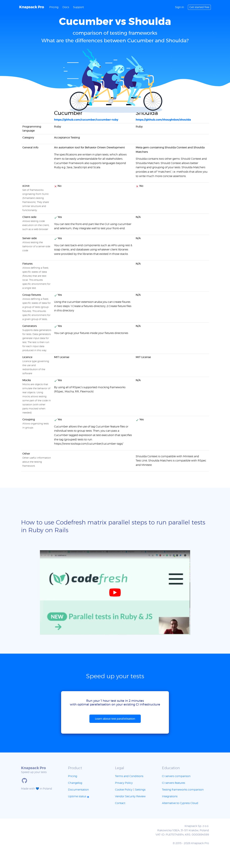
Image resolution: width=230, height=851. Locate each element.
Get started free (199, 7)
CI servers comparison (176, 776)
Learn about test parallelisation (115, 718)
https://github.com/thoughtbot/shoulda (163, 119)
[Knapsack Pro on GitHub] (24, 780)
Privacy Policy (124, 783)
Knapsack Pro (31, 7)
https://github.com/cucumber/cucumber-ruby (86, 119)
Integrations (169, 796)
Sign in (179, 7)
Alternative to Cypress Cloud (180, 803)
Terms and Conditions (129, 776)
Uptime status (77, 796)
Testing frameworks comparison (183, 789)
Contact (120, 803)
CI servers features (173, 783)
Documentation (78, 789)
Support (78, 7)
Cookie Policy (123, 789)
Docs (65, 7)
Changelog (75, 783)
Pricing (53, 7)
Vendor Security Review (130, 796)
